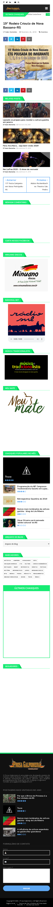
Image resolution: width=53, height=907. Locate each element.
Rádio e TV (27, 573)
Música (12, 573)
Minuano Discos (37, 570)
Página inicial (10, 903)
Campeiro (42, 14)
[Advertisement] (26, 432)
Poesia (19, 573)
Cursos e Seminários (40, 564)
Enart (16, 567)
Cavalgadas (26, 560)
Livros (27, 570)
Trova (30, 577)
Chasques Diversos (10, 564)
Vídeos (37, 577)
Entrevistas (25, 567)
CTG (20, 564)
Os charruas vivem (32, 904)
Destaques (7, 567)
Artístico (7, 560)
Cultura (27, 564)
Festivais (43, 567)
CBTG (34, 560)
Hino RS (19, 904)
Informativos (17, 570)
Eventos (44, 32)
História (7, 570)
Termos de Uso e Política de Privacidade (33, 903)
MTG (5, 573)
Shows (23, 577)
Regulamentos (38, 573)
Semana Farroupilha (11, 577)
